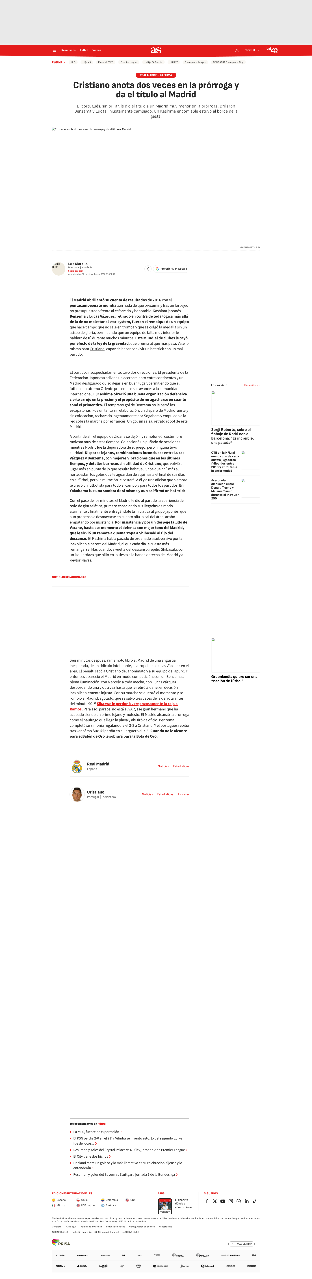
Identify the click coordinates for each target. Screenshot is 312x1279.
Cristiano (97, 349)
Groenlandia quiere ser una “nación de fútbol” (234, 678)
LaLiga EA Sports (153, 62)
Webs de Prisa (244, 1244)
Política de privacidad (91, 1226)
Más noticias (251, 385)
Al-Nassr (183, 794)
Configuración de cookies (142, 1226)
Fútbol (84, 50)
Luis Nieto (75, 264)
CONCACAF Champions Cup (228, 62)
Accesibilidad (165, 1226)
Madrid (80, 300)
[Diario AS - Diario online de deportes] (156, 50)
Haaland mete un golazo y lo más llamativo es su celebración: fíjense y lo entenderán (127, 1165)
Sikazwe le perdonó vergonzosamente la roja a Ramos (124, 706)
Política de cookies (115, 1226)
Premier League (128, 62)
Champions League (195, 62)
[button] (148, 268)
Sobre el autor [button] (75, 271)
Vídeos (96, 50)
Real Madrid (98, 764)
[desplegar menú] (54, 50)
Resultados (68, 50)
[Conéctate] (237, 50)
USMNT (174, 62)
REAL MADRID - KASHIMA (156, 75)
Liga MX (87, 62)
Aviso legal (71, 1226)
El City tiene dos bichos (90, 1156)
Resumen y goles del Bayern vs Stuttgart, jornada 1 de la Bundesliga (124, 1174)
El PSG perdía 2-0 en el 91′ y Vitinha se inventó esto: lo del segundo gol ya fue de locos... (128, 1141)
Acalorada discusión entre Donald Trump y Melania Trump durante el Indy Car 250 (225, 489)
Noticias (163, 766)
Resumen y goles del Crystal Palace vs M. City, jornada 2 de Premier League (129, 1150)
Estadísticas (181, 766)
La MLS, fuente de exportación (96, 1131)
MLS (73, 62)
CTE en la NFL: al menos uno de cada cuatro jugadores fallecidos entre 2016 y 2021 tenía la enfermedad (225, 462)
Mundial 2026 (105, 62)
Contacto (56, 1226)
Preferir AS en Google (174, 269)
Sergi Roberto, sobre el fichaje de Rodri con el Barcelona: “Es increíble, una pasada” (232, 436)
